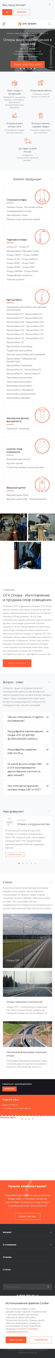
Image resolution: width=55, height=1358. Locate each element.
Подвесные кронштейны (19, 350)
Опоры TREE (28, 263)
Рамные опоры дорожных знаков (23, 219)
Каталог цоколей (27, 62)
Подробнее (41, 1339)
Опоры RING (28, 267)
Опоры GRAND (30, 255)
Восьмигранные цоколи (18, 459)
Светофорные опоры (17, 215)
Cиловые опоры (14, 207)
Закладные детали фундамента (17, 420)
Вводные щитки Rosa (17, 495)
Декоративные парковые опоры (22, 251)
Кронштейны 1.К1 (15, 342)
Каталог (7, 1232)
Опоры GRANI (31, 271)
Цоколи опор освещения (14, 450)
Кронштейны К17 (15, 314)
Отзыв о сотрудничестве (33, 824)
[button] (20, 68)
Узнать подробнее (17, 663)
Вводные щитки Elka (16, 499)
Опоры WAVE (13, 263)
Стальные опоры (16, 199)
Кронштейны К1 (32, 373)
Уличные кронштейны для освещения (25, 354)
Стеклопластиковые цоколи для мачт (25, 467)
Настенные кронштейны (18, 381)
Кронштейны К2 (14, 373)
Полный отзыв (14, 855)
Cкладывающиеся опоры (19, 211)
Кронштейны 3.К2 (15, 330)
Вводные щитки (16, 487)
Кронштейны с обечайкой (19, 390)
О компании (9, 1244)
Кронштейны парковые (18, 398)
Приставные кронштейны (19, 377)
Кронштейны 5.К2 (35, 326)
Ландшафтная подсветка (19, 275)
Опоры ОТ (24, 247)
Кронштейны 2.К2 (35, 322)
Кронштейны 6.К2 (15, 322)
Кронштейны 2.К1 (34, 338)
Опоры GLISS (13, 259)
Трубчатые (11, 428)
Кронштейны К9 (33, 314)
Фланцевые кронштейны (19, 385)
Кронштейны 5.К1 (15, 334)
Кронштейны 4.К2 (15, 326)
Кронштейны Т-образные (19, 365)
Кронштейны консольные (19, 346)
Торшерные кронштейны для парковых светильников (26, 308)
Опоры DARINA (14, 271)
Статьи (7, 1269)
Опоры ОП (11, 247)
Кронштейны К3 (33, 369)
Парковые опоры (16, 239)
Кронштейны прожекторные (21, 394)
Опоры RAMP (13, 267)
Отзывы (7, 1257)
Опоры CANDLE (30, 259)
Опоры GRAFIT (14, 255)
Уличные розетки (15, 279)
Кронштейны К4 (14, 369)
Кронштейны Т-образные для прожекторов (21, 360)
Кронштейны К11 (14, 318)
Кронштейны (14, 299)
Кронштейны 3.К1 (15, 338)
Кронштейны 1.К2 (35, 330)
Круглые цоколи (14, 463)
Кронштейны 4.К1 (34, 334)
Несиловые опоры (33, 207)
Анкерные (24, 428)
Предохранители (37, 499)
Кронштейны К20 (34, 318)
